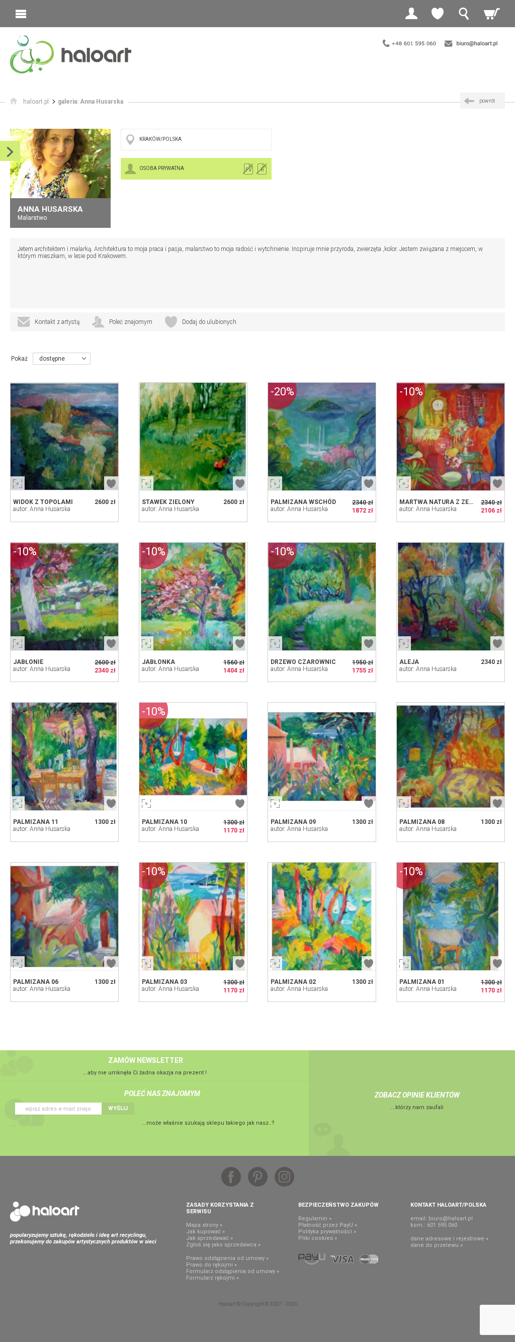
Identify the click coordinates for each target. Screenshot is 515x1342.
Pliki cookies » (317, 1238)
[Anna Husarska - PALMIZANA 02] (322, 916)
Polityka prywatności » (327, 1231)
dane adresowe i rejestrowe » (449, 1238)
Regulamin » (314, 1218)
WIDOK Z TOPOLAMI (43, 502)
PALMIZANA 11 (35, 821)
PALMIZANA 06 (35, 981)
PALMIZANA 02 (293, 981)
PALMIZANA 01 (422, 981)
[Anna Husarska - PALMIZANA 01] (450, 916)
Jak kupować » (205, 1231)
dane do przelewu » (436, 1245)
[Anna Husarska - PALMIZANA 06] (64, 916)
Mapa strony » (204, 1225)
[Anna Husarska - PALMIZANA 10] (193, 756)
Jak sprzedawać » (209, 1238)
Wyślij (118, 1108)
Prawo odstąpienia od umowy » (227, 1258)
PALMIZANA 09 (293, 821)
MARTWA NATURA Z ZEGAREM (445, 502)
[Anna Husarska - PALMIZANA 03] (193, 916)
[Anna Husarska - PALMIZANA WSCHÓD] (322, 436)
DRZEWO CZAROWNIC (303, 661)
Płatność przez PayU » (327, 1225)
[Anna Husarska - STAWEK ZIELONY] (193, 436)
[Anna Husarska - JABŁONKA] (193, 596)
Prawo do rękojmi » (211, 1265)
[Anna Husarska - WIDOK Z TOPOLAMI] (64, 436)
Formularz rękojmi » (212, 1278)
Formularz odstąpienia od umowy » (232, 1271)
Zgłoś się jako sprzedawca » (223, 1244)
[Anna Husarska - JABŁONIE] (64, 596)
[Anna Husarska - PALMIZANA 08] (450, 756)
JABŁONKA (158, 661)
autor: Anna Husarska (41, 509)
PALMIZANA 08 (422, 821)
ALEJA (409, 661)
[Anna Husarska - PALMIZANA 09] (322, 756)
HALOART (44, 1212)
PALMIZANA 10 (164, 821)
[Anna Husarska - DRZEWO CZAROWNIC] (322, 596)
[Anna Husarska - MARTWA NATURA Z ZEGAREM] (450, 436)
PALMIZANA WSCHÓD (303, 502)
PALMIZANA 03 (164, 981)
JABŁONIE (28, 661)
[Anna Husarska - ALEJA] (450, 596)
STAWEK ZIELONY (168, 502)
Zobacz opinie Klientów (417, 1095)
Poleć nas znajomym (162, 1093)
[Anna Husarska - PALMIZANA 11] (64, 756)
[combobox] (62, 359)
